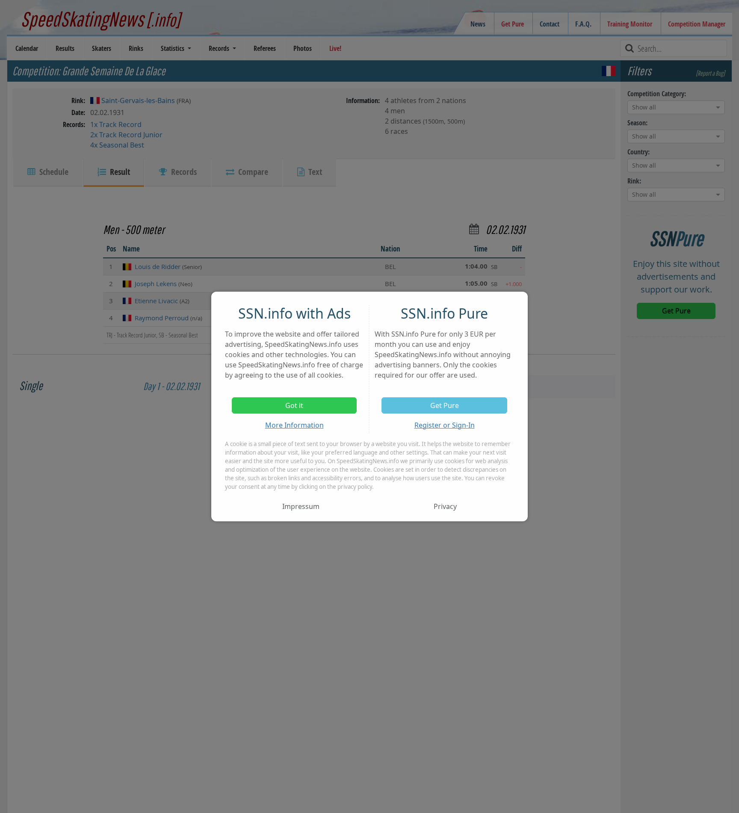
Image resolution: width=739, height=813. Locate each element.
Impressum (300, 506)
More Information (294, 425)
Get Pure (444, 405)
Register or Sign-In (444, 425)
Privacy (445, 506)
